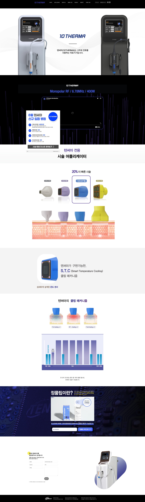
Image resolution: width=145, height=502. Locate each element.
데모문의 (76, 2)
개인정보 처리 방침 (55, 497)
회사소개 (97, 2)
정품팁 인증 (70, 2)
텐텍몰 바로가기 (103, 2)
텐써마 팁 (64, 2)
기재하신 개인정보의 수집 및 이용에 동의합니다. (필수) (37, 481)
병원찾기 (82, 2)
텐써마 (51, 2)
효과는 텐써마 (57, 2)
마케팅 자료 (88, 2)
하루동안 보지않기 (55, 151)
